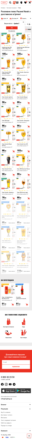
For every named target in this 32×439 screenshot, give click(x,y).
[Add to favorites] (13, 54)
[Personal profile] (21, 2)
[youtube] (10, 384)
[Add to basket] (12, 304)
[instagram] (6, 384)
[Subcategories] (29, 436)
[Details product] (8, 38)
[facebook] (2, 384)
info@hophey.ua (6, 399)
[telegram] (14, 384)
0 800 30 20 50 (7, 377)
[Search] (10, 2)
